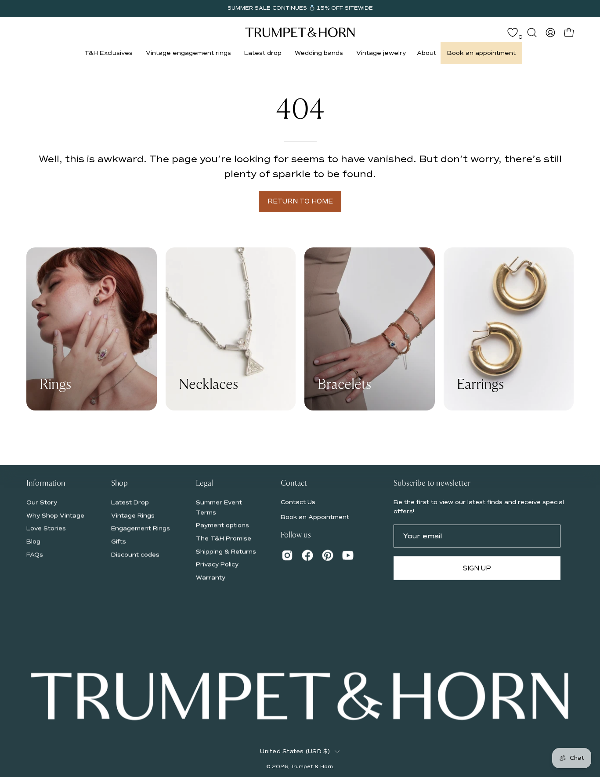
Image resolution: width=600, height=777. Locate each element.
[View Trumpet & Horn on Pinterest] (327, 555)
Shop (119, 483)
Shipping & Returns (226, 551)
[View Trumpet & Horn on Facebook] (307, 555)
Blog (33, 541)
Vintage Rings (133, 515)
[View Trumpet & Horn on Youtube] (347, 555)
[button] (108, 53)
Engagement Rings (140, 528)
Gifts (118, 541)
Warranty (210, 577)
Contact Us (298, 501)
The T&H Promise (223, 538)
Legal (204, 483)
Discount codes (135, 554)
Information (45, 483)
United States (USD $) (295, 751)
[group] (300, 8)
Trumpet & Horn (312, 766)
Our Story (41, 502)
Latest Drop (130, 502)
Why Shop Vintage (55, 515)
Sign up (477, 568)
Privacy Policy (217, 564)
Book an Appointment (315, 517)
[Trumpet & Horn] (300, 32)
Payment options (222, 525)
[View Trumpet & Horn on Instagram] (287, 555)
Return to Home (300, 201)
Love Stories (46, 528)
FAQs (34, 554)
